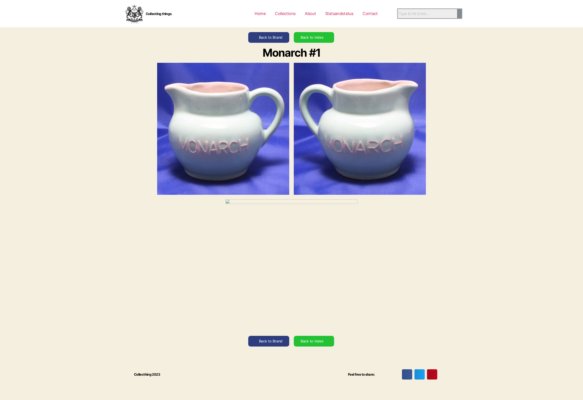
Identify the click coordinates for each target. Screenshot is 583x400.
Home (260, 13)
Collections (285, 13)
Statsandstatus (339, 13)
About (310, 13)
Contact (370, 13)
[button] (407, 374)
